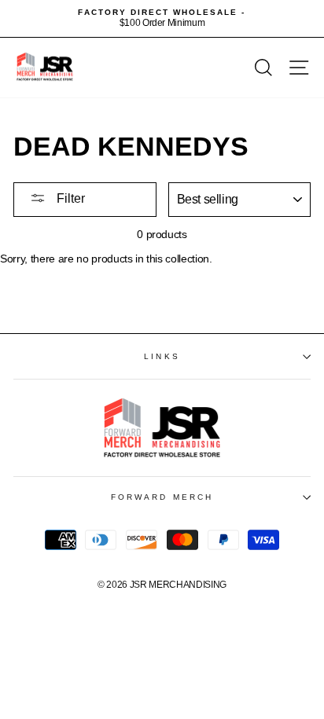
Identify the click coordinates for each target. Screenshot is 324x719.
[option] (162, 18)
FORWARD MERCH (162, 497)
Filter (69, 198)
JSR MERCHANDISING (178, 584)
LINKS (161, 356)
